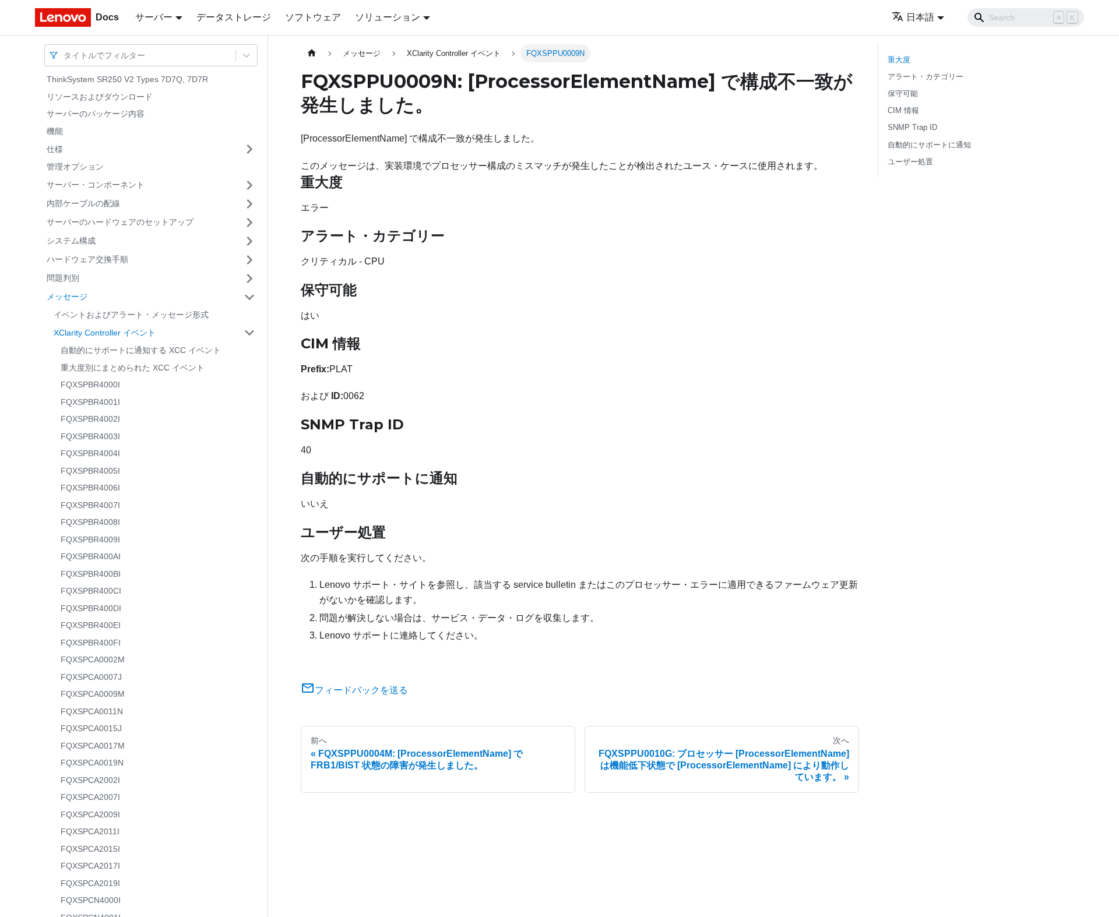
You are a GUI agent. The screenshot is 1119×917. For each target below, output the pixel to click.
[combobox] (65, 55)
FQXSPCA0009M (93, 694)
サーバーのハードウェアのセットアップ (120, 222)
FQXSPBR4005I (90, 470)
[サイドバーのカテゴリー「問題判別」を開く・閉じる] (249, 278)
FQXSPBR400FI (91, 642)
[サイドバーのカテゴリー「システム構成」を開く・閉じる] (249, 241)
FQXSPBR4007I (90, 505)
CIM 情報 (903, 110)
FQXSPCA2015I (90, 848)
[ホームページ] (312, 53)
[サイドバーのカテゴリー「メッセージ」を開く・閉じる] (249, 297)
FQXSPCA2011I (90, 831)
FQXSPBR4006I (90, 487)
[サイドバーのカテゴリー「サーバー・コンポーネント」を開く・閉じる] (249, 185)
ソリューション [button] (387, 17)
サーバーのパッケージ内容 (96, 113)
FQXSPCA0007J (91, 677)
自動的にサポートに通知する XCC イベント (141, 350)
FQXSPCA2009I (90, 814)
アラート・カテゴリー (925, 76)
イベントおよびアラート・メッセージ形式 (131, 314)
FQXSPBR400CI (91, 590)
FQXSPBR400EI (91, 625)
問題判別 (63, 278)
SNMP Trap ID (912, 127)
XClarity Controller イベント (105, 332)
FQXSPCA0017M (93, 745)
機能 (55, 131)
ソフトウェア (313, 17)
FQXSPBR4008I (90, 522)
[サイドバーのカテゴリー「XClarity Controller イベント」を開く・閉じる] (249, 332)
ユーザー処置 (910, 161)
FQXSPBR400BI (91, 574)
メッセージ (67, 296)
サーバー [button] (154, 17)
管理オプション (75, 166)
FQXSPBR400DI (91, 608)
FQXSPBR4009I (90, 539)
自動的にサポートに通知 (929, 144)
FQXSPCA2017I (90, 865)
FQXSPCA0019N (92, 762)
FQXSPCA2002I (90, 780)
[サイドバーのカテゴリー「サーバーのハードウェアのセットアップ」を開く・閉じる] (249, 222)
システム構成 (71, 240)
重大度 (899, 59)
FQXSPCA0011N (92, 711)
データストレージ (233, 17)
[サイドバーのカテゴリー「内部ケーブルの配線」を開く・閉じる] (249, 204)
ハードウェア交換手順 (87, 259)
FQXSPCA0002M (93, 659)
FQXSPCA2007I (90, 797)
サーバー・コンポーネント (96, 184)
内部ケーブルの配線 (83, 203)
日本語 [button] (920, 17)
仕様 (55, 148)
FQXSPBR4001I (90, 402)
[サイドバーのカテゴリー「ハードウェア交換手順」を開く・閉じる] (249, 260)
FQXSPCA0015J (91, 728)
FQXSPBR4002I (90, 419)
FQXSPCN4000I (91, 900)
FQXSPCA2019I (90, 883)
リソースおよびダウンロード (100, 96)
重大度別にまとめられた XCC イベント (133, 367)
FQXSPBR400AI (91, 556)
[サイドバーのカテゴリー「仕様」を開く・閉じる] (249, 149)
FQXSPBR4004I (90, 453)
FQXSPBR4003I (90, 436)
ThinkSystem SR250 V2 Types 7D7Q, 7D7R (127, 79)
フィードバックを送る (361, 690)
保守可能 (903, 93)
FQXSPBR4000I (90, 384)
